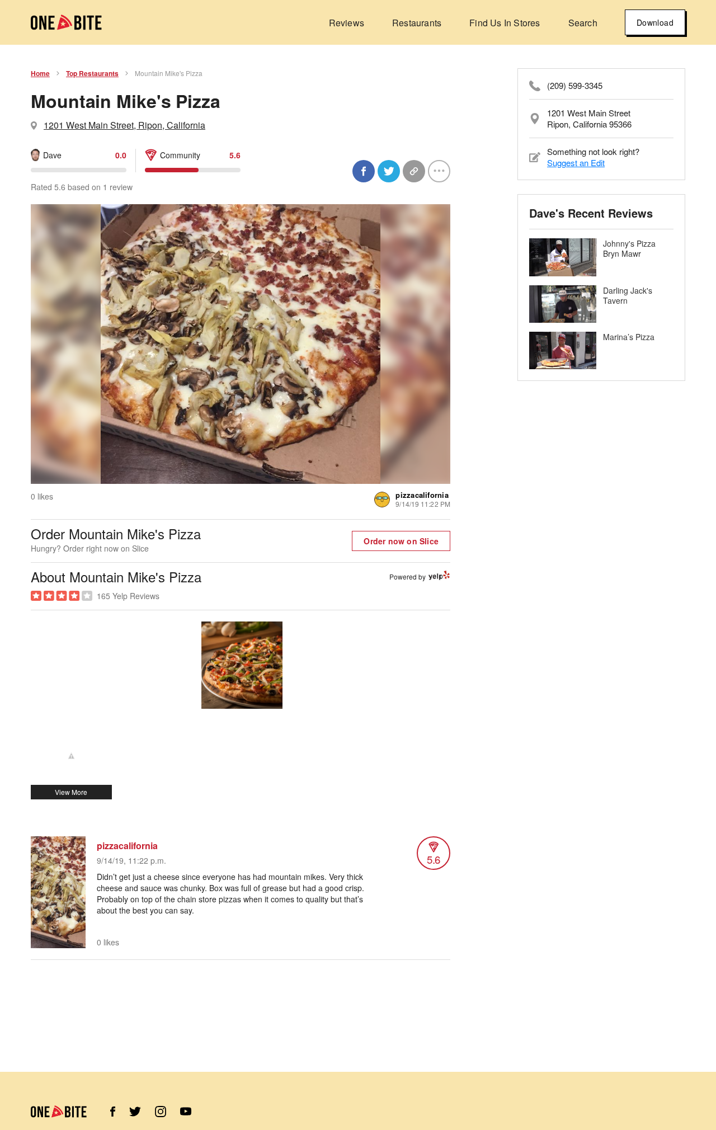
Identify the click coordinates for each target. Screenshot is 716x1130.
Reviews (346, 22)
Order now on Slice (401, 541)
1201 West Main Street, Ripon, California (124, 125)
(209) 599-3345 (574, 85)
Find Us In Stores (504, 22)
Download (655, 22)
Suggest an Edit (576, 162)
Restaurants (416, 22)
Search (582, 22)
